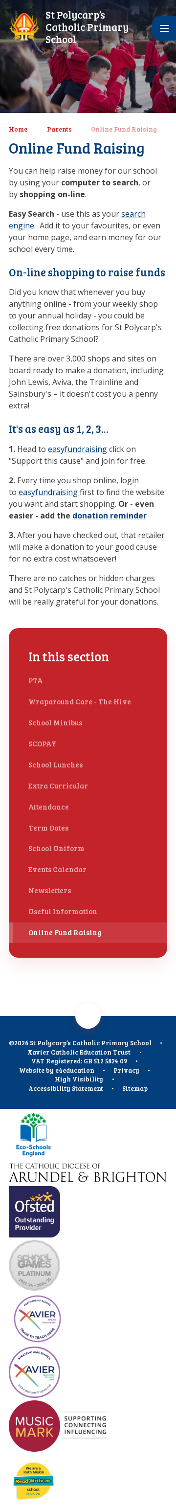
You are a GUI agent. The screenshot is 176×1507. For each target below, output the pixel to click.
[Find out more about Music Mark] (88, 1427)
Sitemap (135, 1088)
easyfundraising (77, 449)
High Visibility (79, 1079)
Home (18, 129)
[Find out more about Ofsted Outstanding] (88, 1212)
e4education (74, 1070)
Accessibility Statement (65, 1088)
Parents (59, 129)
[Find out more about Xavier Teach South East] (88, 1320)
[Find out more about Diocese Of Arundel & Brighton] (88, 1174)
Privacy (126, 1070)
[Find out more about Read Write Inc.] (88, 1480)
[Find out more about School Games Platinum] (88, 1266)
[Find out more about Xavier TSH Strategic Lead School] (88, 1373)
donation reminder (109, 515)
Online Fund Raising (124, 129)
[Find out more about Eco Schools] (88, 1135)
